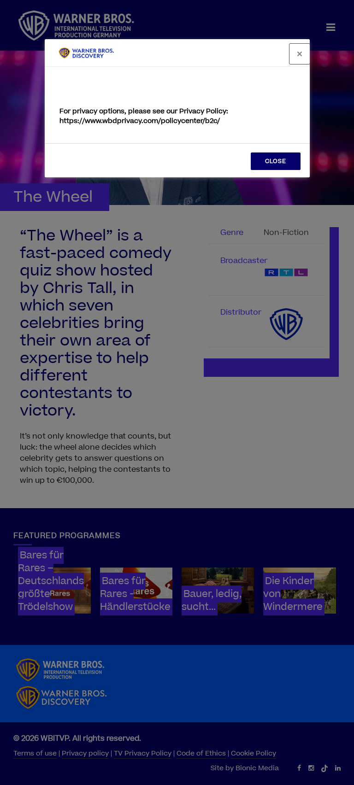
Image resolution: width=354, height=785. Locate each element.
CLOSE (275, 161)
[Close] (299, 54)
